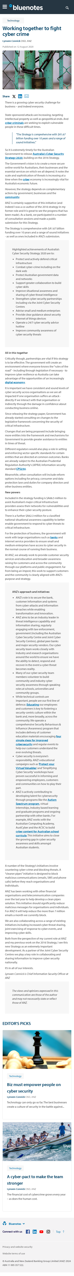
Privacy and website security (18, 1246)
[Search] (67, 7)
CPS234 (21, 469)
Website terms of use (14, 1253)
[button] (5, 7)
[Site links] (23, 1223)
